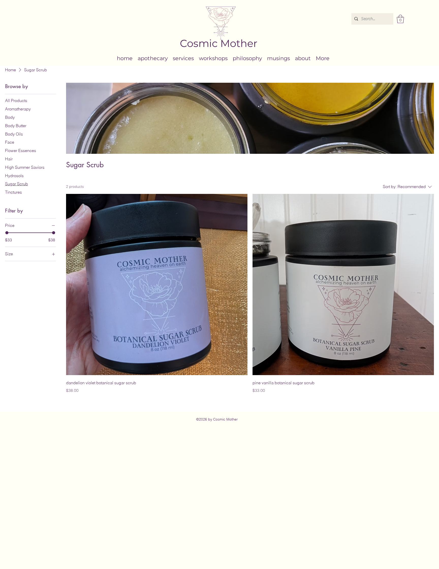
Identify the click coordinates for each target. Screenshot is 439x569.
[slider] (7, 233)
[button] (400, 19)
